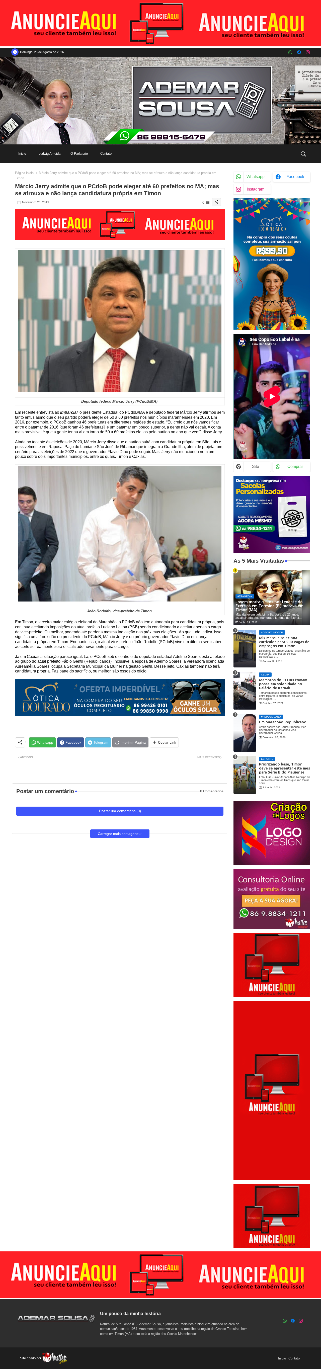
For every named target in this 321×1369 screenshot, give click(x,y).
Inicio (22, 153)
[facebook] (299, 52)
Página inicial (24, 173)
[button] (303, 154)
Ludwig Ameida (49, 153)
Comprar (295, 466)
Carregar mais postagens (118, 834)
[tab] (22, 153)
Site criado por (31, 1358)
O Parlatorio (79, 153)
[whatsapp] (290, 52)
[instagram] (308, 52)
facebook (295, 177)
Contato (106, 153)
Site (255, 466)
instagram (255, 189)
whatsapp (256, 177)
